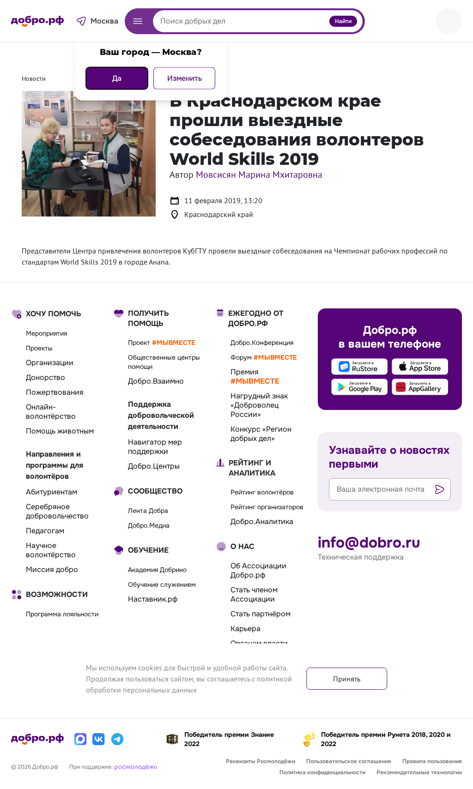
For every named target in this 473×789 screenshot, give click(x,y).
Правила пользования (432, 761)
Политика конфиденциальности (322, 772)
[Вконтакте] (98, 739)
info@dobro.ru (369, 543)
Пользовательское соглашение (348, 761)
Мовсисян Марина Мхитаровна (259, 175)
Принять (346, 678)
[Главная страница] (37, 21)
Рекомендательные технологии (419, 772)
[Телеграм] (117, 739)
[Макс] (80, 739)
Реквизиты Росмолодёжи (260, 761)
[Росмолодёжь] (136, 766)
